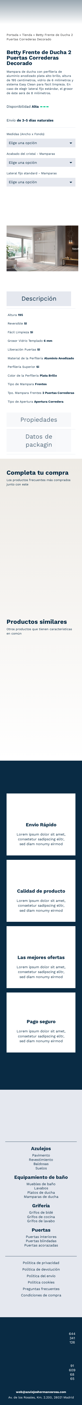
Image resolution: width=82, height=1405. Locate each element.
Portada (12, 35)
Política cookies (41, 1282)
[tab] (39, 298)
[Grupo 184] (10, 6)
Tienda (27, 35)
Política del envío (41, 1276)
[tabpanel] (41, 360)
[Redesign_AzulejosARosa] (41, 1104)
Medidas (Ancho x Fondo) (25, 134)
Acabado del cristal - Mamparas (31, 153)
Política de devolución (41, 1269)
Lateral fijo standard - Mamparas (32, 173)
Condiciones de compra (41, 1295)
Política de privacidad (41, 1263)
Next (75, 248)
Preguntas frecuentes (41, 1289)
